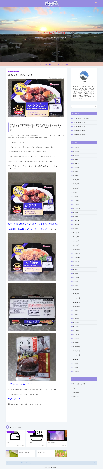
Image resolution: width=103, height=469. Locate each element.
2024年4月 (76, 233)
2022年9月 (76, 310)
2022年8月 (76, 314)
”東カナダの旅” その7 (79, 130)
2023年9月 (76, 261)
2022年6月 (76, 322)
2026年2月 (76, 163)
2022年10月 (76, 306)
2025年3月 (76, 196)
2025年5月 (76, 188)
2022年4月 (76, 330)
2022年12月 (76, 298)
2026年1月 (76, 167)
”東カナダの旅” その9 (79, 122)
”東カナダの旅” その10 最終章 (81, 118)
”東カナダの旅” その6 (79, 134)
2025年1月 (76, 204)
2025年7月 (76, 180)
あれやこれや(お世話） (13, 71)
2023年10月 (76, 257)
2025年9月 (76, 171)
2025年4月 (76, 192)
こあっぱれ (76, 392)
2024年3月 (76, 237)
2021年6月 (76, 371)
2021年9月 (76, 359)
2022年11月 (76, 302)
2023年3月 (76, 285)
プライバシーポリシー (63, 64)
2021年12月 (76, 347)
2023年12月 (76, 249)
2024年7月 (76, 220)
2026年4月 (76, 159)
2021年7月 (76, 367)
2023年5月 (76, 277)
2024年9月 (76, 212)
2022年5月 (76, 326)
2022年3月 (76, 334)
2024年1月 (76, 245)
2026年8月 (76, 147)
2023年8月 (76, 265)
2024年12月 (76, 208)
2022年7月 (76, 318)
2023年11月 (76, 253)
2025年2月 (76, 200)
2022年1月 (76, 343)
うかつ (75, 388)
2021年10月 (76, 355)
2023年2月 (76, 290)
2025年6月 (76, 184)
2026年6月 (76, 151)
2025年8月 (76, 176)
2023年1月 (76, 294)
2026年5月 (76, 155)
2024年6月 (76, 224)
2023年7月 (76, 269)
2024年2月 (76, 241)
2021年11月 (76, 351)
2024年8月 (76, 216)
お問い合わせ (49, 64)
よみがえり (76, 396)
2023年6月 (76, 273)
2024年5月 (76, 228)
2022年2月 (76, 338)
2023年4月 (76, 281)
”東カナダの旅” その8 (79, 126)
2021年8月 (76, 363)
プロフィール (37, 64)
